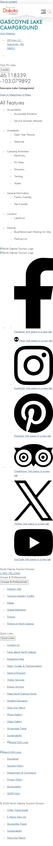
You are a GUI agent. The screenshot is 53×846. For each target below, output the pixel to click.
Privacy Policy (14, 780)
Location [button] (12, 214)
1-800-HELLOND (10, 573)
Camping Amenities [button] (18, 151)
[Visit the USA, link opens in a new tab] (17, 742)
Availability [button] (13, 131)
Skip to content (8, 2)
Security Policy (15, 766)
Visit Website (7, 34)
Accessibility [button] (14, 110)
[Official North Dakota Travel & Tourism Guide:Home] (9, 11)
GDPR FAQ (13, 794)
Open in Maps (8, 95)
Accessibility (14, 787)
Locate (5, 70)
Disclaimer (13, 759)
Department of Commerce (21, 773)
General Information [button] (18, 193)
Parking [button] (11, 228)
